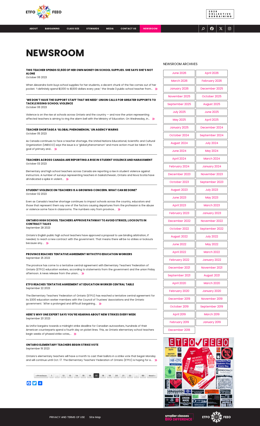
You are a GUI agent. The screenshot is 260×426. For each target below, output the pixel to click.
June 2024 (179, 151)
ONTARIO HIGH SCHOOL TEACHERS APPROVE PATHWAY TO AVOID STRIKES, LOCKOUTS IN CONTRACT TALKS (86, 222)
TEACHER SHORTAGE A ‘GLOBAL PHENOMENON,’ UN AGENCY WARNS (72, 129)
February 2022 (179, 260)
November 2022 (212, 221)
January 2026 (179, 89)
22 (130, 375)
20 (116, 375)
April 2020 (179, 283)
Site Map (95, 417)
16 (90, 375)
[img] (203, 29)
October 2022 (179, 229)
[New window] (211, 28)
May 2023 (211, 197)
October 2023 (179, 182)
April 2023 (179, 205)
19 (110, 375)
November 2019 (212, 299)
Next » (152, 375)
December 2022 (179, 221)
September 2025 (179, 104)
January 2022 (212, 260)
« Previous (41, 375)
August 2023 (179, 190)
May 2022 (211, 244)
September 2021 (179, 275)
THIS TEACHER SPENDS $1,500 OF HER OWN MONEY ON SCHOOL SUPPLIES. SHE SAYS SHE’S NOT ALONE (89, 71)
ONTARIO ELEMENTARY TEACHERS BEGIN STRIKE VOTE (62, 345)
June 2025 (212, 112)
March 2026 (179, 81)
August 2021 (212, 275)
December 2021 (179, 268)
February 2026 (212, 81)
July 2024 (211, 143)
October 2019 (179, 306)
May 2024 (211, 151)
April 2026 (212, 73)
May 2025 (179, 120)
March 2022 (212, 252)
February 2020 (179, 291)
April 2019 (179, 314)
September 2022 (211, 229)
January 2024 (211, 166)
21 (123, 375)
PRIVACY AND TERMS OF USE (67, 417)
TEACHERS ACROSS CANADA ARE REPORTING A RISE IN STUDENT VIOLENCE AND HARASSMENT (89, 160)
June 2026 (179, 73)
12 (63, 375)
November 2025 (179, 96)
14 (77, 375)
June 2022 (179, 244)
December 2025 (211, 89)
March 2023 (212, 205)
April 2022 (179, 252)
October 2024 (179, 135)
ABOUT (34, 28)
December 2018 (179, 330)
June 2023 (179, 197)
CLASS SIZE (73, 28)
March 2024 (211, 159)
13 (70, 375)
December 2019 (179, 299)
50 (143, 375)
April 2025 (212, 120)
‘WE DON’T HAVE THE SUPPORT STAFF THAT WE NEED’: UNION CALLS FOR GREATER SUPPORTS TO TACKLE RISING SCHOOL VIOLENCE (91, 101)
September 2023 (211, 182)
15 (83, 375)
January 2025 (179, 127)
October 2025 (211, 96)
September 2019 (211, 306)
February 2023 (179, 213)
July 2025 (179, 112)
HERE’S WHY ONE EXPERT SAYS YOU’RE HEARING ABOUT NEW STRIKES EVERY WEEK (81, 314)
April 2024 (179, 159)
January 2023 (212, 213)
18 (103, 375)
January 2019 (212, 322)
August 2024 (179, 143)
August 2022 (179, 236)
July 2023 (211, 190)
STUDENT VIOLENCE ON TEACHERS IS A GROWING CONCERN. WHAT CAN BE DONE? (81, 190)
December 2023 (179, 174)
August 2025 (211, 104)
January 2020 (211, 291)
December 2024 (211, 127)
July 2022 (211, 236)
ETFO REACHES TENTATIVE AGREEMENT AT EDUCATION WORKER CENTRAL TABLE (80, 284)
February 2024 (179, 166)
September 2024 (212, 135)
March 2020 (212, 283)
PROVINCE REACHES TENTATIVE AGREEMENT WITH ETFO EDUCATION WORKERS (79, 254)
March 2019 (211, 314)
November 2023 (212, 174)
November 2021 (212, 268)
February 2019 (179, 322)
